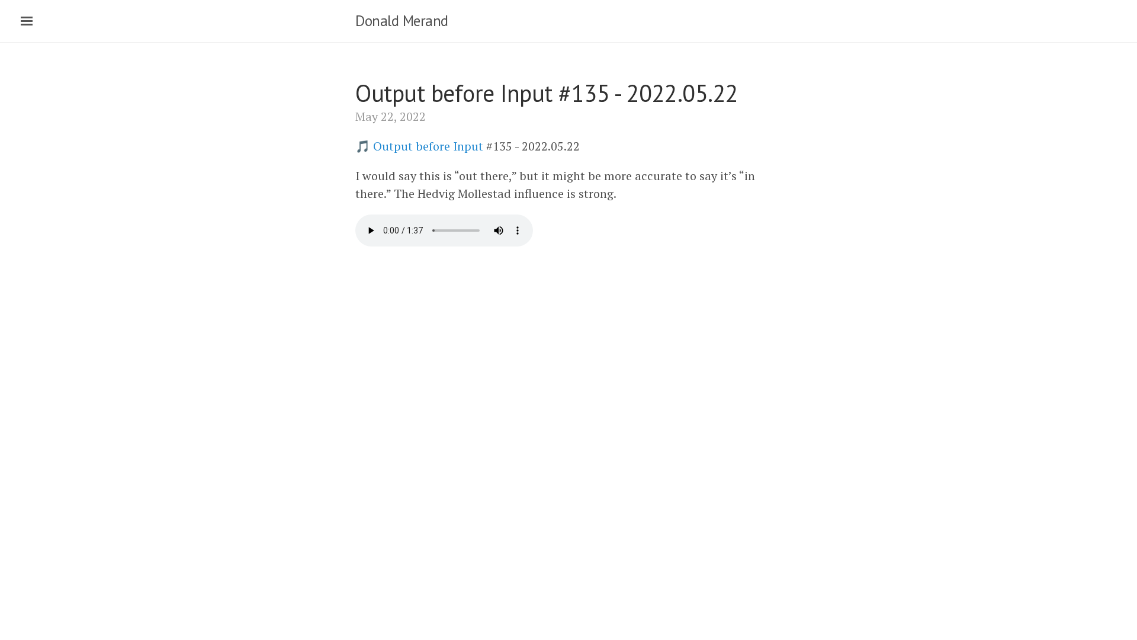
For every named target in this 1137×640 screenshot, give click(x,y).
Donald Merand (401, 20)
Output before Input (428, 146)
